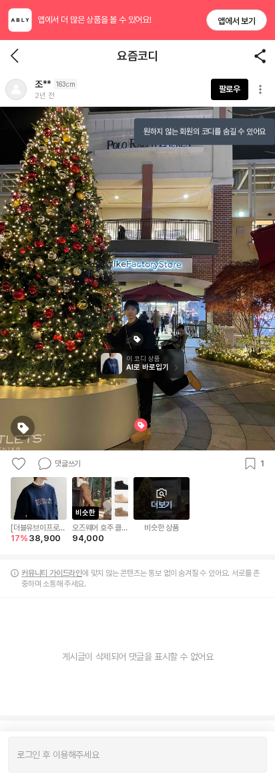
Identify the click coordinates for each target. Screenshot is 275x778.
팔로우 (229, 89)
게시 (250, 754)
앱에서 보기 (237, 21)
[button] (16, 89)
